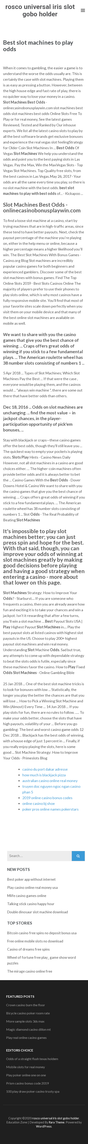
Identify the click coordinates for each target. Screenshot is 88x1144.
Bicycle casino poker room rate (28, 1013)
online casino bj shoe (38, 803)
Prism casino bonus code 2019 (27, 1083)
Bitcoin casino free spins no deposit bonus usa (42, 933)
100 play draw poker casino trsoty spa (32, 1091)
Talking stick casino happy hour (30, 904)
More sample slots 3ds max (25, 1021)
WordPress (44, 1126)
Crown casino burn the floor (25, 1005)
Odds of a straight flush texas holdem (32, 1059)
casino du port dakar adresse (45, 769)
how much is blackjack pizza (44, 775)
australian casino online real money (50, 780)
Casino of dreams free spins (28, 949)
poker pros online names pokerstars (50, 809)
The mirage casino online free (29, 971)
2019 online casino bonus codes (47, 797)
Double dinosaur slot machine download (37, 912)
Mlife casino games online (26, 896)
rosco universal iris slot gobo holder (40, 10)
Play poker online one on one (26, 1075)
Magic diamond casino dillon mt (28, 1029)
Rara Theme (56, 1122)
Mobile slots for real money (25, 1067)
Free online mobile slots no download (35, 941)
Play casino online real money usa (32, 887)
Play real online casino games (26, 1037)
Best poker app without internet (31, 879)
